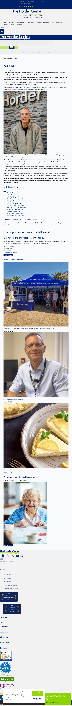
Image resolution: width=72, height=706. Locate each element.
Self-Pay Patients (8, 578)
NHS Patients (7, 575)
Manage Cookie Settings (37, 698)
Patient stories (30, 52)
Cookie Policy (8, 699)
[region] (24, 696)
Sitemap (1, 703)
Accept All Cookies (37, 693)
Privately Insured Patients (10, 585)
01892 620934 (39, 18)
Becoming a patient (9, 246)
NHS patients (7, 250)
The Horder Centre (6, 675)
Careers (3, 648)
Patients (3, 569)
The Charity (4, 642)
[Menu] (5, 191)
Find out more (7, 228)
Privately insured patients (10, 252)
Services (3, 617)
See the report (4, 689)
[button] (3, 556)
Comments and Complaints (11, 589)
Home (24, 52)
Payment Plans (7, 582)
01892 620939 (28, 16)
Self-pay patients (8, 248)
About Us (4, 637)
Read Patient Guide (51, 703)
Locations (4, 631)
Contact (2, 27)
